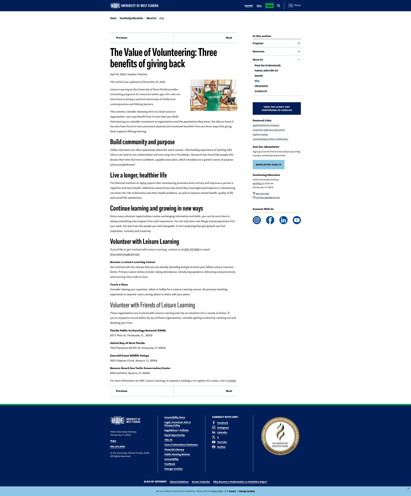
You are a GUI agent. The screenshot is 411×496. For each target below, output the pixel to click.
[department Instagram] (257, 220)
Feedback (169, 463)
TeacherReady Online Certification (270, 139)
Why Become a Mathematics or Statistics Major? (240, 481)
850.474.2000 (117, 446)
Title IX (168, 439)
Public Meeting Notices (177, 454)
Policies (184, 430)
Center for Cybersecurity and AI (269, 130)
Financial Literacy (174, 449)
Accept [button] (232, 491)
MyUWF (249, 5)
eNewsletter (261, 85)
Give (259, 5)
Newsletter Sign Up (268, 164)
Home (113, 18)
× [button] (408, 488)
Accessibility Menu (174, 417)
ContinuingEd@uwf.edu (268, 197)
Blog (161, 18)
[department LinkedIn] (283, 220)
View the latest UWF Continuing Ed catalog (277, 108)
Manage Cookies (173, 468)
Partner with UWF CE (266, 70)
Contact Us (261, 91)
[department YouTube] (297, 220)
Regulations (171, 430)
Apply (269, 5)
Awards (259, 75)
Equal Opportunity (174, 434)
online (232, 380)
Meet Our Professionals (268, 65)
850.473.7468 (191, 249)
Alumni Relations (179, 481)
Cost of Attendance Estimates (181, 444)
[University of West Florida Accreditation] (280, 436)
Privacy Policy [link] (217, 491)
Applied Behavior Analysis (266, 125)
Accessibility (171, 459)
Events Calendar (201, 481)
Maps (113, 440)
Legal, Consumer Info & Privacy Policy (177, 424)
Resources (258, 51)
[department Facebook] (270, 220)
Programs (258, 43)
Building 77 (258, 183)
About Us (151, 18)
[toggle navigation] (299, 51)
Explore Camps (260, 134)
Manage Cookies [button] (247, 491)
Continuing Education (131, 18)
